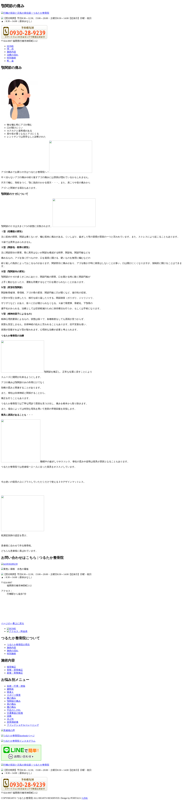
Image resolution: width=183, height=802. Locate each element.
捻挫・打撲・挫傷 (16, 686)
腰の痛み (11, 707)
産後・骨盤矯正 (15, 673)
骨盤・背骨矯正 (15, 670)
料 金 (10, 61)
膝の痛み (11, 698)
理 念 (10, 49)
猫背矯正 (11, 667)
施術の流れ (12, 650)
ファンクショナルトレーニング (23, 725)
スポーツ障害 (14, 695)
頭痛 (9, 716)
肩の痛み (11, 704)
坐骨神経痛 (12, 722)
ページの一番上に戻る (12, 623)
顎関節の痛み (14, 701)
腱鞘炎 (10, 689)
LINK (85, 798)
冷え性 (10, 719)
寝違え (10, 692)
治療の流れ (12, 55)
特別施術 (11, 58)
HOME (10, 46)
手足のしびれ (14, 710)
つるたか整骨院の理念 (18, 644)
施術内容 (11, 52)
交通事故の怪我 (15, 713)
